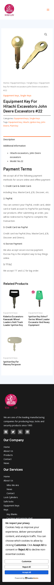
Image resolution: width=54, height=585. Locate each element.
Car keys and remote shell (19, 518)
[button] (45, 34)
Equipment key (15, 122)
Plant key (14, 125)
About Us (8, 450)
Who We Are (13, 485)
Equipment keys (18, 82)
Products (8, 454)
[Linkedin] (27, 432)
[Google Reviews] (20, 432)
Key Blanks (12, 514)
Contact (8, 459)
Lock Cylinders (11, 497)
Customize (26, 561)
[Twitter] (13, 432)
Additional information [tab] (14, 145)
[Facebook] (6, 432)
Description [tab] (9, 139)
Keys (6, 509)
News (6, 463)
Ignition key (35, 122)
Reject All (26, 567)
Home (6, 82)
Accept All (26, 572)
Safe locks (9, 501)
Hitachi (26, 122)
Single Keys (32, 82)
